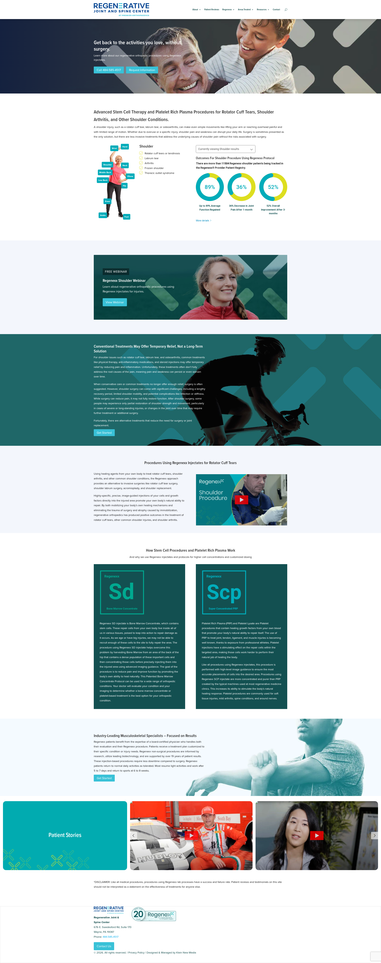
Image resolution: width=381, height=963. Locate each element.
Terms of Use (111, 957)
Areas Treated (244, 9)
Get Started (104, 432)
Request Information (142, 70)
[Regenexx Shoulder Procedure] (241, 523)
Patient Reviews (211, 9)
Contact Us (104, 946)
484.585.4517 (110, 937)
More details (202, 220)
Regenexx (227, 9)
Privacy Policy (136, 953)
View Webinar (115, 302)
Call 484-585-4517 (109, 70)
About (195, 9)
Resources (262, 9)
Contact (276, 9)
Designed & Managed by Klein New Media (171, 953)
